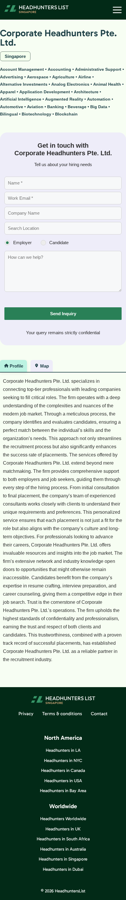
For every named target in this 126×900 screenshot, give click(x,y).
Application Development (44, 91)
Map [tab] (44, 365)
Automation (98, 99)
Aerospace (37, 77)
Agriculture (63, 77)
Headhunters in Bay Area (63, 790)
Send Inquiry (63, 313)
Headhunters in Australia (63, 849)
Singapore (15, 56)
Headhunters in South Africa (63, 839)
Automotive (11, 106)
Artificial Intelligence (20, 99)
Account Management (22, 69)
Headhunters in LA (63, 750)
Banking (55, 106)
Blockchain (66, 114)
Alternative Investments (23, 84)
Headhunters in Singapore (63, 859)
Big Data (98, 106)
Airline (84, 77)
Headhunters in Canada (63, 770)
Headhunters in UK (63, 829)
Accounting (59, 69)
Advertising (11, 77)
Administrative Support (98, 69)
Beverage (77, 106)
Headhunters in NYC (63, 760)
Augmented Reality (64, 99)
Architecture (86, 91)
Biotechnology (36, 114)
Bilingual (9, 114)
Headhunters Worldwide (63, 818)
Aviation (35, 106)
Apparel (8, 91)
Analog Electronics (70, 84)
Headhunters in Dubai (63, 869)
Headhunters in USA (63, 780)
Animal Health (107, 84)
